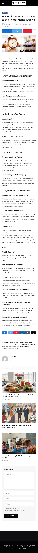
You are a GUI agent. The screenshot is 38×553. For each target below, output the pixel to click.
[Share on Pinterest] (27, 31)
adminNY (10, 24)
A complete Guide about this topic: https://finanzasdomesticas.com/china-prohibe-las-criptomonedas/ (12, 346)
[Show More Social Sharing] (34, 31)
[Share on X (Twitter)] (17, 31)
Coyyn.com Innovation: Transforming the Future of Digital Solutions (27, 345)
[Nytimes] (19, 3)
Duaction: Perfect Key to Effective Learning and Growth (17, 457)
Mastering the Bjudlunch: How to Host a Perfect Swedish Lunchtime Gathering (17, 396)
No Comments (27, 24)
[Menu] (3, 3)
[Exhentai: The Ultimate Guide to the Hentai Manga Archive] (19, 43)
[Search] (35, 3)
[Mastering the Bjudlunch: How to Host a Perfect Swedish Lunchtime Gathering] (19, 382)
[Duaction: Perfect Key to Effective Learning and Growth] (19, 443)
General (4, 12)
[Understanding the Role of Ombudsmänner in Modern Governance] (19, 413)
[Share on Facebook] (7, 31)
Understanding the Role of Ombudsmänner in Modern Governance (16, 426)
